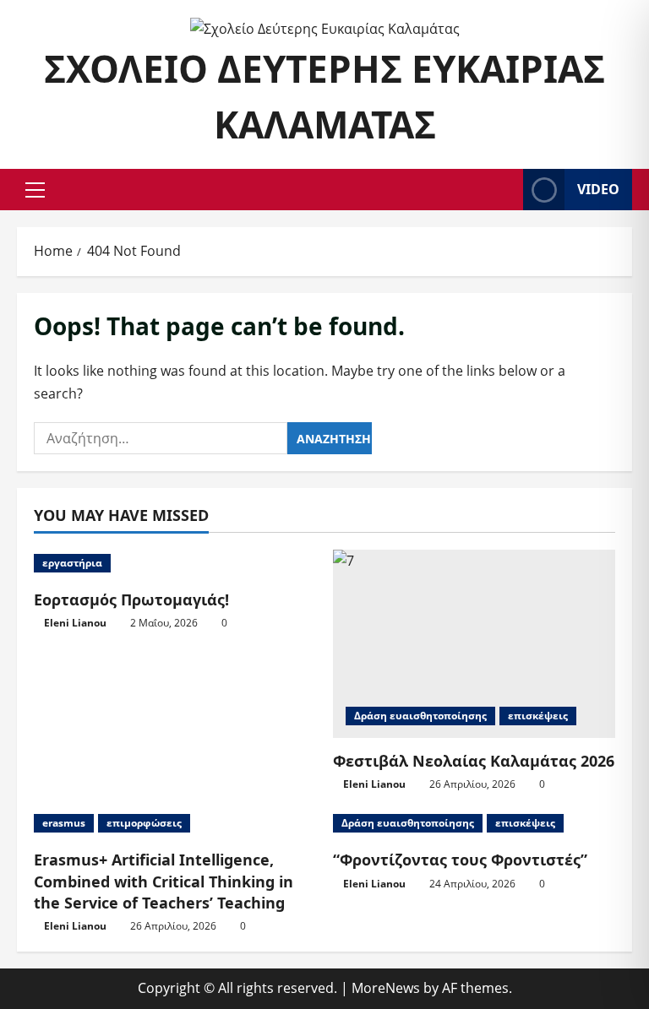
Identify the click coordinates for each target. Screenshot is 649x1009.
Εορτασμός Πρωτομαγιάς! (131, 599)
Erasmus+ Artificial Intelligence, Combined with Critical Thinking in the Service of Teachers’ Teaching (163, 880)
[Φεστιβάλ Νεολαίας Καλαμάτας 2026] (474, 644)
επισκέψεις (538, 715)
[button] (35, 190)
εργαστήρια (72, 563)
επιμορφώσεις (144, 823)
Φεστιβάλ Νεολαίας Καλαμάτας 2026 (473, 761)
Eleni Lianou (75, 623)
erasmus (63, 823)
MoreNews (386, 988)
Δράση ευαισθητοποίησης (420, 715)
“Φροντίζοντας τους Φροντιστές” (460, 859)
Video (598, 189)
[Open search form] (505, 189)
